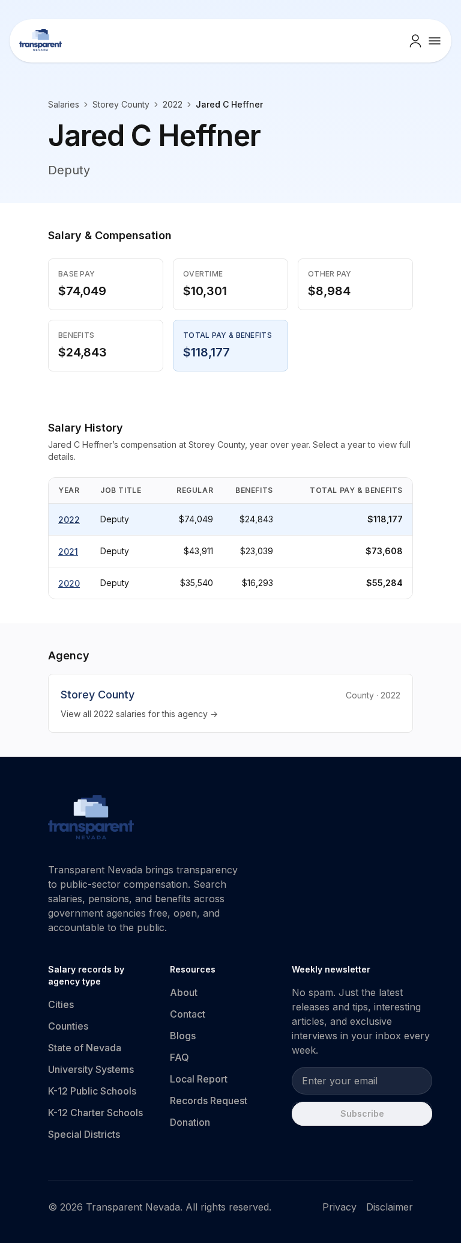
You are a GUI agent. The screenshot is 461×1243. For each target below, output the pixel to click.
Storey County (120, 104)
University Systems (91, 1069)
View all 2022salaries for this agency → (139, 714)
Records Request (208, 1101)
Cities (61, 1004)
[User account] (415, 41)
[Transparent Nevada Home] (91, 819)
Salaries (63, 104)
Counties (68, 1026)
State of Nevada (84, 1048)
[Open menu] (434, 41)
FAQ (179, 1057)
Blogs (183, 1036)
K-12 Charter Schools (95, 1113)
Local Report (198, 1079)
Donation (190, 1122)
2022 (69, 520)
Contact (187, 1014)
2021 (68, 551)
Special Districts (84, 1134)
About (183, 992)
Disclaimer (389, 1207)
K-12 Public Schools (92, 1091)
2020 (69, 583)
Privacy (339, 1207)
